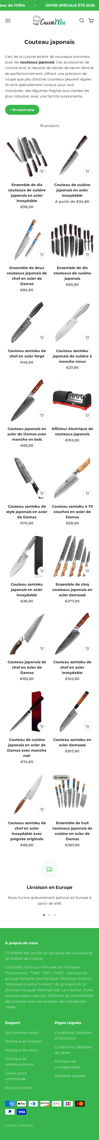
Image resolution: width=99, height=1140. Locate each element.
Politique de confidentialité (67, 1064)
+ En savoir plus (22, 110)
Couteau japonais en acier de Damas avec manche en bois (26, 434)
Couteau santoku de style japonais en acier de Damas (26, 511)
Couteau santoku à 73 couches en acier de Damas (72, 511)
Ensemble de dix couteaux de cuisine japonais (72, 273)
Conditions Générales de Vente (73, 1050)
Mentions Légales (70, 1075)
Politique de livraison (23, 1041)
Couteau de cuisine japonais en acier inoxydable (72, 190)
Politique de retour (22, 1050)
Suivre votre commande (16, 1076)
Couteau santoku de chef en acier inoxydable (72, 667)
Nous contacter (18, 1087)
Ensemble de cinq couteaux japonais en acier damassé (72, 589)
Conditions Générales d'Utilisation (73, 1035)
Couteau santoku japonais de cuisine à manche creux (72, 356)
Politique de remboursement (19, 1061)
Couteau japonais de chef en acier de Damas (27, 667)
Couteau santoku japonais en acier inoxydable (27, 589)
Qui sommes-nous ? (23, 1032)
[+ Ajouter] (41, 171)
